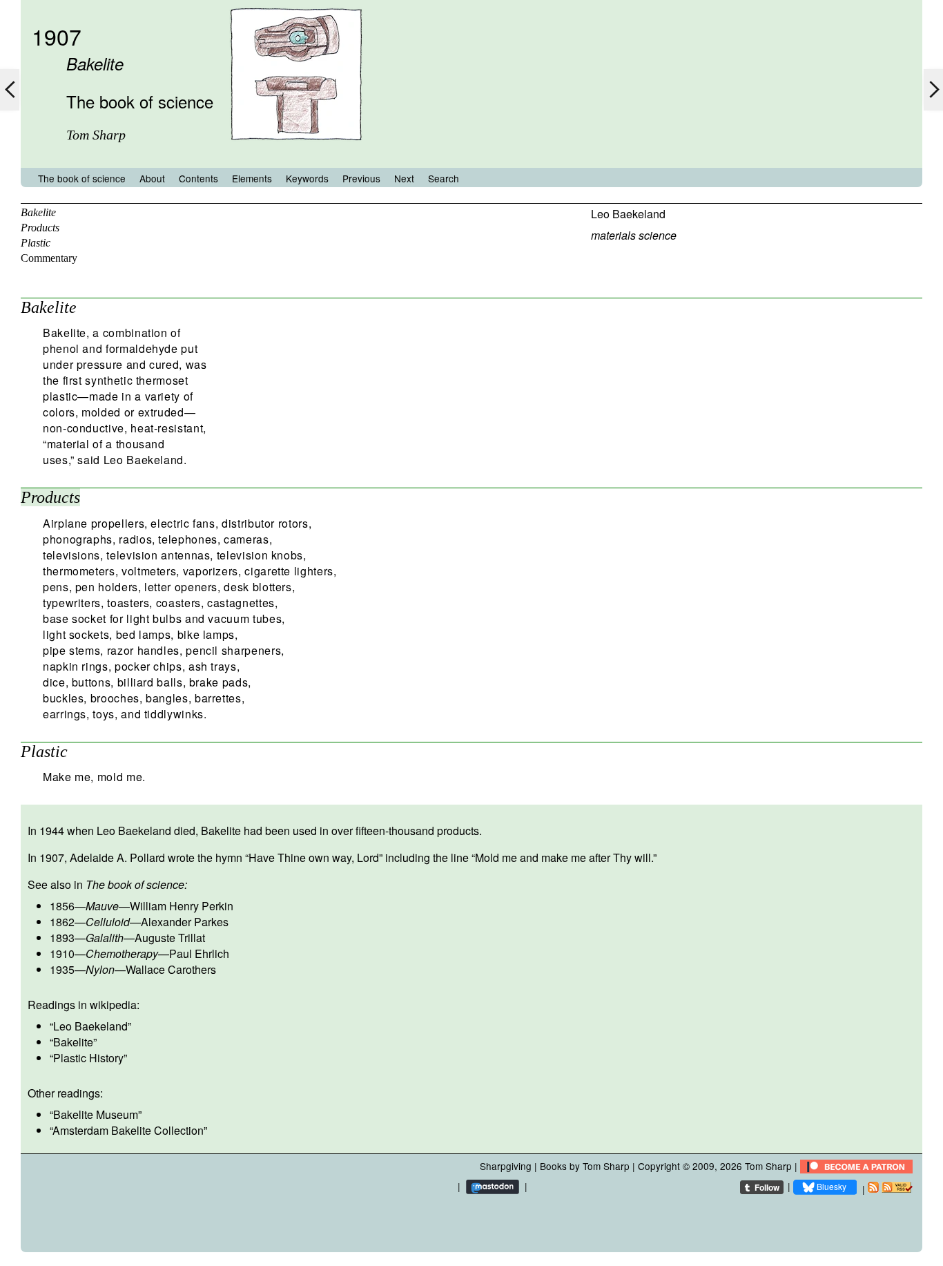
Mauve (102, 906)
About (152, 178)
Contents (198, 178)
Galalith (105, 938)
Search (443, 178)
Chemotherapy (122, 953)
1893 (62, 938)
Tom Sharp (768, 1166)
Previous (361, 178)
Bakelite (38, 212)
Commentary (49, 258)
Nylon (100, 969)
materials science (634, 235)
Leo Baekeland (628, 214)
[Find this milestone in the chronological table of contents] (296, 154)
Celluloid (108, 922)
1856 (62, 906)
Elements (252, 178)
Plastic (35, 243)
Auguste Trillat (170, 938)
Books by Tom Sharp (585, 1166)
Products (40, 227)
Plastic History (88, 1058)
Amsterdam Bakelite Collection (128, 1130)
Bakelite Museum (95, 1114)
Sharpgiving (506, 1166)
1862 (62, 922)
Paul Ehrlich (199, 953)
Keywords (307, 178)
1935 (62, 969)
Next (404, 178)
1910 (62, 953)
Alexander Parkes (185, 922)
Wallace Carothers (171, 969)
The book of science (82, 178)
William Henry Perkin (181, 906)
